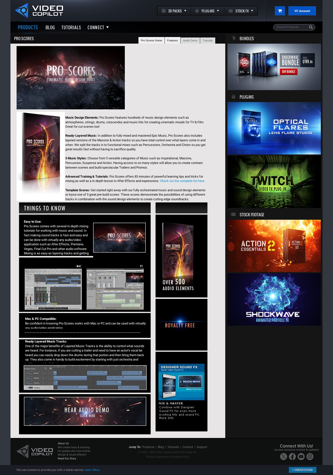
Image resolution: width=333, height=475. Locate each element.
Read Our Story (67, 458)
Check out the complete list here (182, 181)
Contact (188, 447)
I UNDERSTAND (303, 470)
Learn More (92, 470)
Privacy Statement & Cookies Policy (168, 456)
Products (148, 447)
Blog (161, 447)
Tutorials (173, 447)
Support (202, 447)
